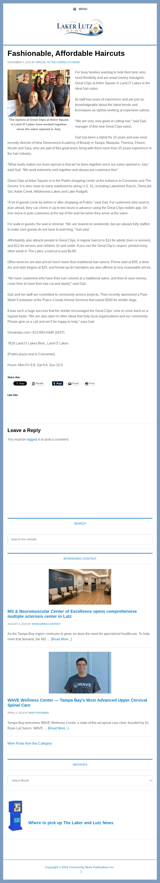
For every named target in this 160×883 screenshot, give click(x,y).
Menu (83, 9)
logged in (33, 439)
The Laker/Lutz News (79, 28)
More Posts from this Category (30, 743)
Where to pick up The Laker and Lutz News (70, 822)
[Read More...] (61, 639)
